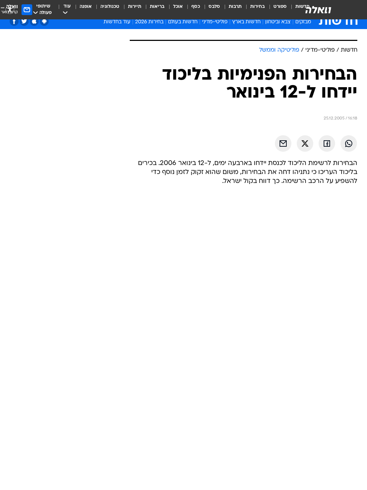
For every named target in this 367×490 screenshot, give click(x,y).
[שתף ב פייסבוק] (327, 143)
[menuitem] (276, 9)
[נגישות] (9, 9)
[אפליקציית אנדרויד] (44, 21)
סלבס (214, 6)
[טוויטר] (24, 21)
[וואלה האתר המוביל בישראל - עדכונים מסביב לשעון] (318, 9)
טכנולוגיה (109, 6)
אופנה (86, 6)
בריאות (157, 6)
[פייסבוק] (14, 21)
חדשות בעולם (182, 22)
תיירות (134, 6)
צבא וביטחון (278, 22)
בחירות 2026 (149, 22)
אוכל (178, 6)
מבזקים (303, 22)
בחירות (257, 6)
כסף (195, 6)
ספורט (280, 6)
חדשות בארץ (246, 22)
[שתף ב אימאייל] (283, 143)
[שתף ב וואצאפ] (348, 143)
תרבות (235, 6)
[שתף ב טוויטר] (305, 143)
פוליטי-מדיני (215, 22)
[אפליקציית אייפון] (34, 21)
